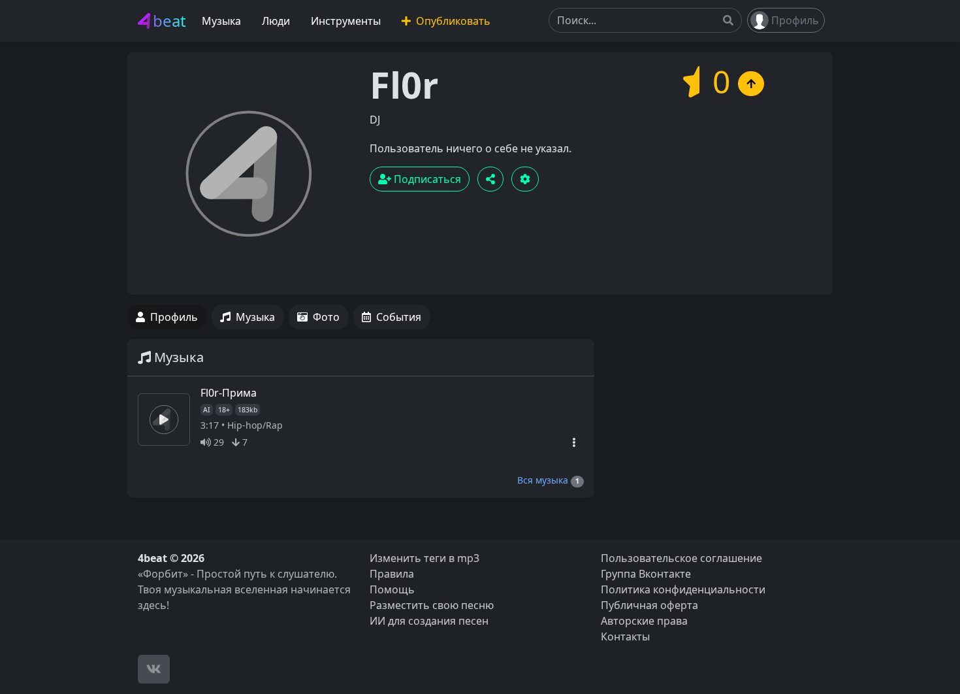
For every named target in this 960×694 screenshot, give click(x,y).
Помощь (392, 589)
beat (169, 20)
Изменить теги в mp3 (424, 558)
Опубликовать (451, 21)
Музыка (221, 21)
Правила (392, 574)
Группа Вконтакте (646, 574)
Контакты (625, 636)
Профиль (795, 20)
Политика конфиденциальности (683, 589)
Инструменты (346, 21)
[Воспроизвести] (164, 419)
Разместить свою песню (432, 605)
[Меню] (574, 442)
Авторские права (644, 621)
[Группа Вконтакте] (154, 669)
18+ (224, 409)
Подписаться (426, 179)
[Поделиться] (490, 179)
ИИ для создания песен (429, 621)
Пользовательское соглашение (681, 558)
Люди (276, 21)
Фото (326, 317)
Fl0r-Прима (228, 393)
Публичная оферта (649, 605)
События (398, 317)
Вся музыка (548, 480)
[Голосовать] (751, 83)
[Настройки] (525, 179)
